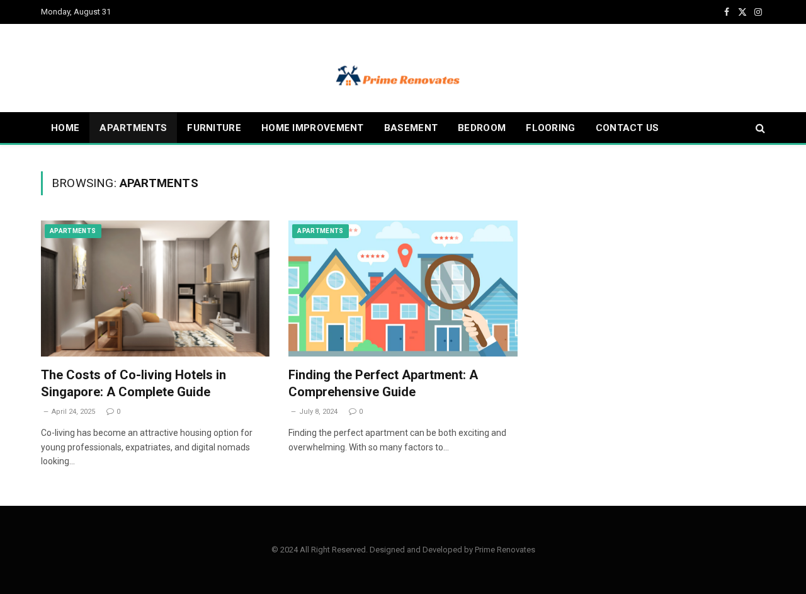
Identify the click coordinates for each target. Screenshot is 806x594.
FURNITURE (214, 128)
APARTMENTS (133, 128)
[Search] (759, 128)
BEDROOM (482, 128)
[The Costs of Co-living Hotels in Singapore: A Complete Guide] (155, 288)
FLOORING (550, 128)
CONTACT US (627, 128)
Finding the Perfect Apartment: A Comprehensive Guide (383, 383)
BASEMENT (411, 128)
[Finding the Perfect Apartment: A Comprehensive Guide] (402, 288)
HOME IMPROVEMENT (312, 128)
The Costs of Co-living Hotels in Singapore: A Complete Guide (133, 383)
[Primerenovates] (403, 68)
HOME (65, 128)
